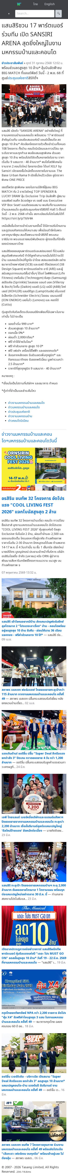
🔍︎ (58, 13)
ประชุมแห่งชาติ (18, 78)
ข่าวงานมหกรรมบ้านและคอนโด (26, 403)
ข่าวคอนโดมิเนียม (18, 421)
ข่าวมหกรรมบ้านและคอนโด (24, 407)
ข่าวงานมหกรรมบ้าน (20, 416)
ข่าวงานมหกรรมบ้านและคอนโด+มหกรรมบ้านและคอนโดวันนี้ (29, 437)
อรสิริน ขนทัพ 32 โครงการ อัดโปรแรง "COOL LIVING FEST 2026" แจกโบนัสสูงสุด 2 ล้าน (33, 505)
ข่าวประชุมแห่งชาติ (19, 412)
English (49, 4)
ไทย (35, 4)
